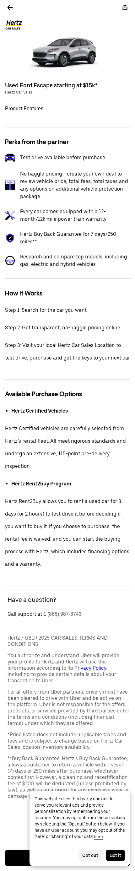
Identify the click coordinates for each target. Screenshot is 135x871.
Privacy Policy (90, 668)
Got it (115, 855)
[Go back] (10, 7)
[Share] (124, 7)
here (98, 836)
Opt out (90, 855)
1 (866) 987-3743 (62, 614)
